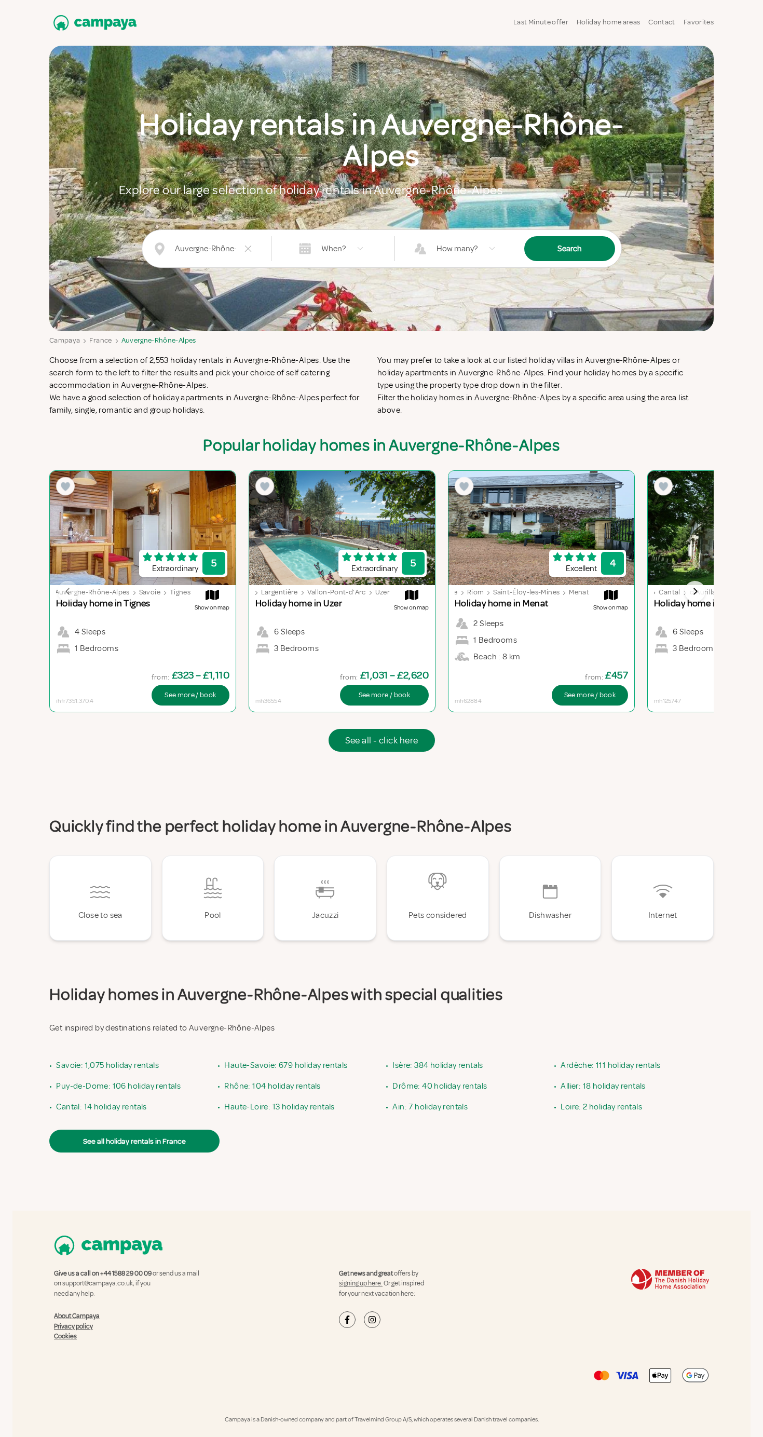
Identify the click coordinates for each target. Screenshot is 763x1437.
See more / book (190, 694)
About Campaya (77, 1316)
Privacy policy (73, 1326)
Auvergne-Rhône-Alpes (158, 340)
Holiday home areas (608, 22)
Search (569, 248)
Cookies (65, 1336)
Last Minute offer (540, 22)
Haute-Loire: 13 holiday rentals (279, 1107)
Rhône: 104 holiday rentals (272, 1086)
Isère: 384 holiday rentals (437, 1065)
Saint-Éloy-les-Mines (526, 592)
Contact (661, 22)
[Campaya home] (93, 22)
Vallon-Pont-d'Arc (336, 592)
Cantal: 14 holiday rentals (101, 1107)
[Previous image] (68, 591)
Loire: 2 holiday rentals (601, 1107)
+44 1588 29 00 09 (126, 1273)
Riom (475, 592)
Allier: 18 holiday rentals (603, 1086)
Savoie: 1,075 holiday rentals (107, 1065)
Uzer (382, 592)
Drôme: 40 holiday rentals (439, 1086)
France (100, 340)
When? (333, 248)
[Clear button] (248, 248)
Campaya (64, 340)
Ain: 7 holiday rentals (430, 1107)
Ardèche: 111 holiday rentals (610, 1065)
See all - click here (381, 740)
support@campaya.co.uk (97, 1283)
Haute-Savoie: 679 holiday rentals (285, 1065)
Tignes (180, 592)
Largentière (279, 592)
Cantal (669, 592)
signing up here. (361, 1283)
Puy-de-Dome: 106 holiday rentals (118, 1086)
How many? (457, 248)
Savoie (149, 592)
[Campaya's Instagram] (372, 1319)
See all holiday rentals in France (134, 1141)
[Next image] (695, 591)
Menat (579, 592)
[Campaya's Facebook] (347, 1319)
